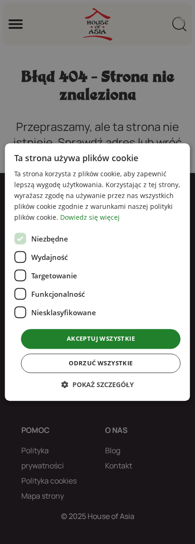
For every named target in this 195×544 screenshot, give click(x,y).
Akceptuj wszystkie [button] (101, 339)
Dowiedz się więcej (90, 217)
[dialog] (97, 272)
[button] (97, 384)
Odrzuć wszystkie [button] (101, 363)
